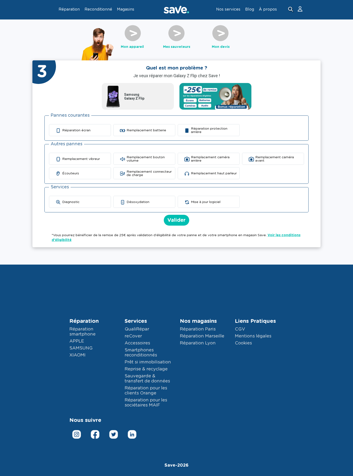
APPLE (76, 341)
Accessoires (137, 343)
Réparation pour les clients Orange (146, 390)
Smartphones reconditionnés (141, 352)
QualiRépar (137, 329)
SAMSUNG (81, 348)
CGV (240, 329)
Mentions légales (253, 336)
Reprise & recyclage (146, 369)
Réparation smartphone (82, 331)
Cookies (243, 343)
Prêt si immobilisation (148, 362)
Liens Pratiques (255, 321)
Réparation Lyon (198, 343)
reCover (133, 336)
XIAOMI (77, 355)
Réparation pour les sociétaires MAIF (146, 402)
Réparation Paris (198, 329)
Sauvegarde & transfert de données (147, 378)
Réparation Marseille (202, 336)
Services (136, 321)
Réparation (84, 321)
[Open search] (291, 9)
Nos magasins (198, 321)
